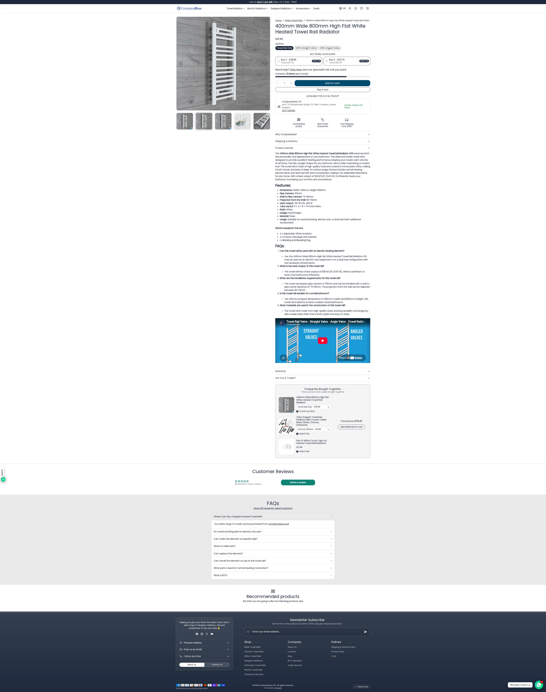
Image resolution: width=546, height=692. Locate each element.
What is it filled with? (224, 546)
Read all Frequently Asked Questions (273, 508)
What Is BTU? (220, 575)
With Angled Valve (329, 48)
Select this (304, 433)
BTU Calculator (295, 660)
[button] (342, 8)
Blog (290, 656)
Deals (316, 8)
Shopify (278, 688)
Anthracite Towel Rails (255, 665)
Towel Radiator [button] (235, 8)
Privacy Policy (337, 651)
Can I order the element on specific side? (236, 538)
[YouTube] (211, 633)
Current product (307, 411)
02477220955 (288, 110)
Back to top (363, 686)
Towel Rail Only (284, 48)
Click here (296, 69)
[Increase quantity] (291, 83)
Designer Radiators (253, 660)
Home (278, 20)
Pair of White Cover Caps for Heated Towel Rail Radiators (311, 442)
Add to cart (332, 83)
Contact (292, 651)
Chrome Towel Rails (253, 651)
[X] (206, 633)
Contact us (216, 664)
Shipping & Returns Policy (343, 647)
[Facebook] (196, 633)
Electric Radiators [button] (256, 8)
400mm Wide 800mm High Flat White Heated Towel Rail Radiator (312, 400)
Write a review (298, 482)
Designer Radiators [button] (281, 8)
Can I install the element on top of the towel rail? (240, 560)
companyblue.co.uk (278, 523)
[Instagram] (201, 633)
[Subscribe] (365, 632)
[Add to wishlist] (266, 107)
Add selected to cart (351, 426)
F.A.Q (333, 656)
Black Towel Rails (252, 647)
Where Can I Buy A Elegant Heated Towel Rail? (238, 516)
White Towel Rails (294, 20)
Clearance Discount (253, 674)
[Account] (350, 8)
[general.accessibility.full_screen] (266, 20)
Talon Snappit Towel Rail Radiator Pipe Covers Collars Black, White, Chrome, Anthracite (311, 421)
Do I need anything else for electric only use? (237, 531)
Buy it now (322, 89)
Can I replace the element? (228, 553)
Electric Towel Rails (253, 670)
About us (192, 664)
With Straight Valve (306, 48)
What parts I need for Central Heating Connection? (241, 568)
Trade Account (295, 665)
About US (292, 647)
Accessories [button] (302, 8)
